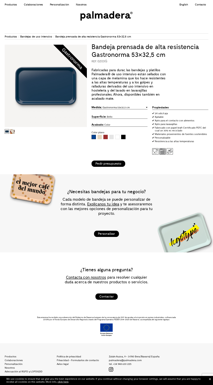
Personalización (59, 4)
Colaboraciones (33, 4)
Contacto (200, 4)
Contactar (106, 296)
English (183, 4)
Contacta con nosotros (86, 277)
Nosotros (81, 4)
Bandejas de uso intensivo (36, 36)
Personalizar (106, 234)
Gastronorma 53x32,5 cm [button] (111, 107)
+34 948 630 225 (122, 364)
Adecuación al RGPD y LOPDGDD (23, 371)
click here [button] (63, 381)
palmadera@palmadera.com (125, 360)
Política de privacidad (69, 356)
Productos (11, 4)
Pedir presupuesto (108, 164)
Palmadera (106, 16)
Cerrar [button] (210, 379)
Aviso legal (63, 364)
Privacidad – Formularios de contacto (78, 360)
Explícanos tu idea (103, 204)
